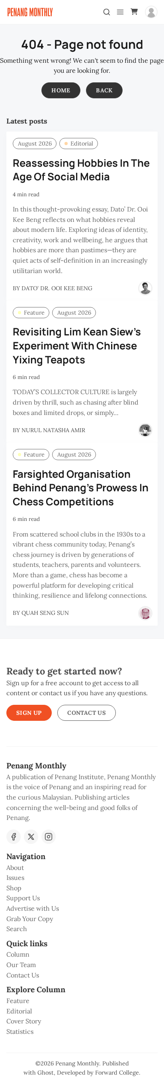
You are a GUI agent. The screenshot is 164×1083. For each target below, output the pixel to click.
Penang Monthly (77, 1063)
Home (60, 90)
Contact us (86, 712)
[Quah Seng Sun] (145, 613)
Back (104, 90)
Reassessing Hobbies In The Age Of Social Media (81, 170)
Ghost (45, 1072)
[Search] (107, 12)
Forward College (117, 1072)
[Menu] (120, 12)
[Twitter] (31, 837)
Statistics (19, 1031)
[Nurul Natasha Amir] (145, 430)
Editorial (81, 143)
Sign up (29, 712)
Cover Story (23, 1021)
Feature (34, 312)
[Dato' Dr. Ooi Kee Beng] (145, 288)
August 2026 (35, 143)
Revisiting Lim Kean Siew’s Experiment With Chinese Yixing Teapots (77, 346)
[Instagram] (48, 837)
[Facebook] (13, 837)
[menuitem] (82, 868)
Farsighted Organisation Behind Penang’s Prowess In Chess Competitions (80, 488)
